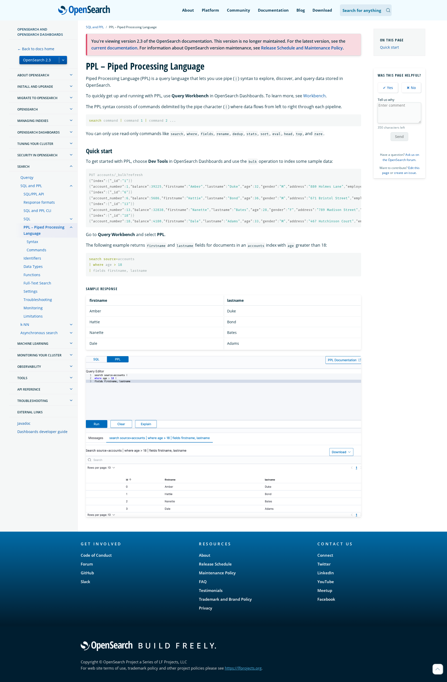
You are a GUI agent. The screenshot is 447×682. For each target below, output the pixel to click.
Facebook (326, 599)
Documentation (273, 10)
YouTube (325, 581)
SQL (27, 218)
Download (322, 10)
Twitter (324, 564)
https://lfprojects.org (243, 668)
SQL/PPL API (34, 194)
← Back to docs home (35, 48)
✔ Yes (388, 87)
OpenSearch (85, 10)
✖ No (411, 87)
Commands (36, 249)
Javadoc (24, 423)
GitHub (87, 572)
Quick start (389, 47)
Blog (300, 10)
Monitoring (33, 307)
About (188, 10)
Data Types (33, 266)
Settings (31, 291)
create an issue (405, 173)
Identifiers (32, 258)
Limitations (33, 316)
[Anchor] (115, 150)
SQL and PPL (31, 185)
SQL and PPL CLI (37, 210)
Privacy (205, 608)
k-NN (24, 324)
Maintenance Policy (217, 572)
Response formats (39, 202)
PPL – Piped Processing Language (44, 230)
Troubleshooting (38, 299)
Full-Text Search (37, 283)
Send (399, 136)
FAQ (203, 581)
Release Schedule (215, 564)
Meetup (324, 590)
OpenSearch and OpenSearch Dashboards (40, 32)
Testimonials (210, 590)
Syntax (32, 241)
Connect (325, 555)
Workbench (314, 96)
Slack (85, 581)
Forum (87, 564)
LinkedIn (325, 572)
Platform (210, 10)
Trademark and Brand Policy (225, 599)
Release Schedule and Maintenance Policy (302, 48)
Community (238, 10)
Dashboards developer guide (42, 431)
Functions (32, 274)
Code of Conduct (96, 555)
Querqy (26, 177)
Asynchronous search (39, 332)
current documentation (114, 48)
